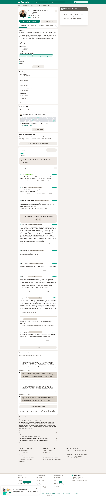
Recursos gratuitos (58, 483)
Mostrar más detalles (38, 67)
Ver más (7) (21, 461)
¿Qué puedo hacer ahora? (26, 125)
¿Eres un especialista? (80, 2)
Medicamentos (39, 482)
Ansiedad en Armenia (47, 452)
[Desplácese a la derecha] (57, 26)
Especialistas (39, 477)
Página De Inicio (21, 5)
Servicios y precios (32, 25)
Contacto (20, 480)
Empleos (24, 482)
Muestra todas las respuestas (38, 406)
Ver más (42, 348)
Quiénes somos (21, 479)
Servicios (38, 483)
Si (36, 219)
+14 (53, 57)
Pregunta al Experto (40, 480)
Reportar (53, 180)
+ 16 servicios (23, 98)
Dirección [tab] (22, 110)
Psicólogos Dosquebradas (25, 455)
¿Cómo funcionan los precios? (27, 102)
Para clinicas (57, 480)
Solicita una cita (74, 22)
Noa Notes (58, 482)
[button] (29, 21)
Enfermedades (39, 485)
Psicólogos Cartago (23, 452)
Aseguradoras (49, 25)
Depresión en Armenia (48, 450)
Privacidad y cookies (23, 477)
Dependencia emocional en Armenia (51, 457)
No (39, 219)
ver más (21, 39)
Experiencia (23, 25)
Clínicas (37, 479)
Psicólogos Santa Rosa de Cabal (26, 457)
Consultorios (41, 25)
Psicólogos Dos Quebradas (25, 459)
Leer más (15, 492)
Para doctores (57, 479)
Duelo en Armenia (47, 455)
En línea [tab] (28, 110)
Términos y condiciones (23, 483)
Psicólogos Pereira (23, 450)
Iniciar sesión (70, 2)
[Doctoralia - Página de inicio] (26, 2)
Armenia (29, 115)
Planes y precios (57, 477)
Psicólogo (28, 5)
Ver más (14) (45, 463)
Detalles (29, 75)
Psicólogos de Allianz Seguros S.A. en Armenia (76, 454)
